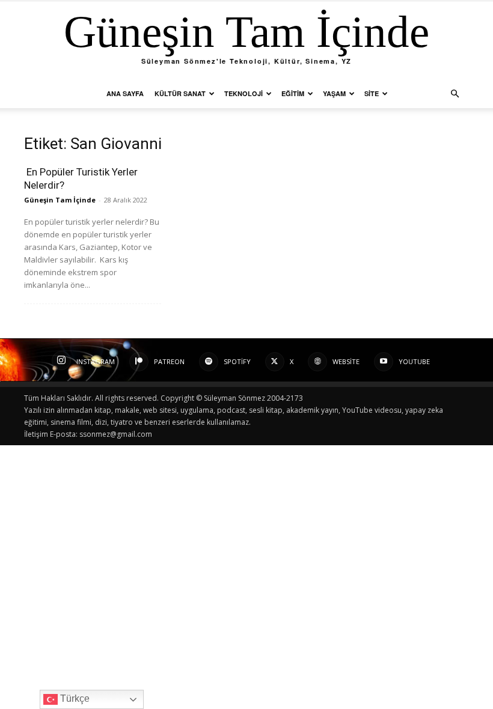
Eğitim (292, 93)
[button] (454, 94)
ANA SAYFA (125, 93)
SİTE (371, 93)
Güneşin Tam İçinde (60, 199)
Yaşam (334, 93)
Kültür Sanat (180, 93)
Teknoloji (243, 93)
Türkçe (74, 698)
